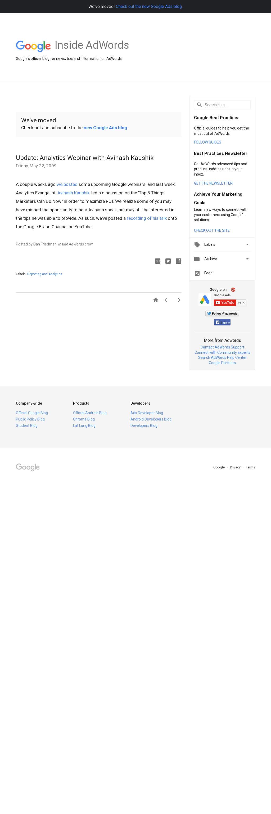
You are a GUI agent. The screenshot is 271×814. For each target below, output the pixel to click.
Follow (225, 323)
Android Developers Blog (150, 419)
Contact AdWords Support (222, 347)
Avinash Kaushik (73, 192)
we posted (67, 184)
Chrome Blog (84, 419)
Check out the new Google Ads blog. (149, 6)
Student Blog (27, 425)
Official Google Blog (32, 413)
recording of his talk (147, 218)
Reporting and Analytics (44, 274)
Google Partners (222, 363)
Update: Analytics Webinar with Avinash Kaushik (85, 158)
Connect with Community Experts (222, 352)
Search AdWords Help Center (222, 357)
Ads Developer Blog (146, 413)
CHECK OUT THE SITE (212, 230)
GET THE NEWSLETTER (213, 183)
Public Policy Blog (30, 419)
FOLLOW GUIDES (207, 142)
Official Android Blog (90, 413)
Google (219, 467)
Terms (250, 467)
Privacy (235, 467)
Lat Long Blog (84, 425)
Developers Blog (143, 425)
